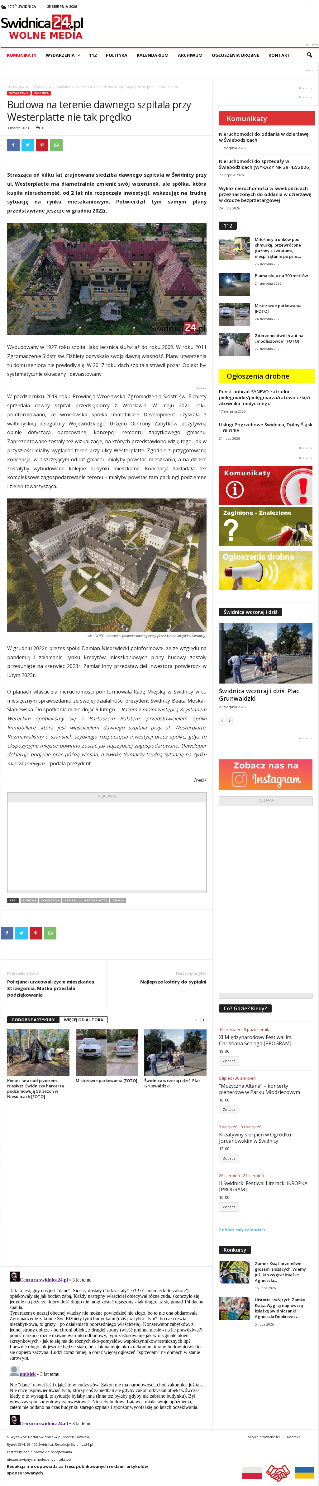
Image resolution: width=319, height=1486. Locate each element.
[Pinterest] (42, 145)
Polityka (116, 55)
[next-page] (203, 1020)
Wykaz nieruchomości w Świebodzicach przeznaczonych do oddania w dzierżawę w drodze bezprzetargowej (265, 194)
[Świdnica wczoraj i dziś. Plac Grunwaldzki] (175, 1052)
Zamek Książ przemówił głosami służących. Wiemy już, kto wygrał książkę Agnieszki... (280, 1272)
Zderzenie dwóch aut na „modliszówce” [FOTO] (279, 338)
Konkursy (235, 1249)
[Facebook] (13, 145)
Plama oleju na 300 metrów (281, 275)
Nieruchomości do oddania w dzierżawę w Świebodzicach (264, 137)
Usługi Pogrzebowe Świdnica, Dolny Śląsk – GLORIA (265, 427)
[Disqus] (106, 1183)
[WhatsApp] (56, 145)
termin (118, 900)
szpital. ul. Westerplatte (85, 900)
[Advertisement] (106, 846)
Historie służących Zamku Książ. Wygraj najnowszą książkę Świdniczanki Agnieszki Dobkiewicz (280, 1308)
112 (93, 55)
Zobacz (229, 1060)
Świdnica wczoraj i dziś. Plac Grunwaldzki (172, 1083)
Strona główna (17, 87)
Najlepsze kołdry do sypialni (173, 981)
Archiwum (190, 55)
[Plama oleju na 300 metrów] (234, 284)
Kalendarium (153, 55)
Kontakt (279, 55)
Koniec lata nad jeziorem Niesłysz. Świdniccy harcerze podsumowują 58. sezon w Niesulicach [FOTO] (35, 1088)
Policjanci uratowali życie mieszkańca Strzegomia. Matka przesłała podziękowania (50, 988)
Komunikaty (21, 55)
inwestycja (50, 900)
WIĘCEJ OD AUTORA (83, 1020)
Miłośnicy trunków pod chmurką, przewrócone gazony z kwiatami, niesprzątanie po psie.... (278, 248)
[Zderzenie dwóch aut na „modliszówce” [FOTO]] (234, 344)
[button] (309, 55)
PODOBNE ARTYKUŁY (33, 1020)
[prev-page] (196, 1020)
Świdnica (63, 87)
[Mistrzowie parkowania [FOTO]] (107, 1052)
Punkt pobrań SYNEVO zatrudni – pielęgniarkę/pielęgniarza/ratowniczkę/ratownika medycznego (265, 397)
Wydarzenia (60, 55)
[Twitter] (27, 145)
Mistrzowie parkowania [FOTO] (106, 1080)
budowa (29, 900)
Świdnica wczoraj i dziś (251, 612)
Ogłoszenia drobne (235, 55)
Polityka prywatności (262, 1437)
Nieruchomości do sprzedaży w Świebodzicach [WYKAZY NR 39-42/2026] (265, 164)
